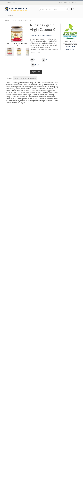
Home (7, 20)
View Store (70, 49)
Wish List (67, 3)
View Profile (70, 46)
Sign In (74, 3)
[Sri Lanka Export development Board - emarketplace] (16, 9)
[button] (19, 51)
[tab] (9, 78)
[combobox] (54, 9)
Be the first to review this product (41, 35)
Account (60, 3)
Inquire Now (36, 72)
